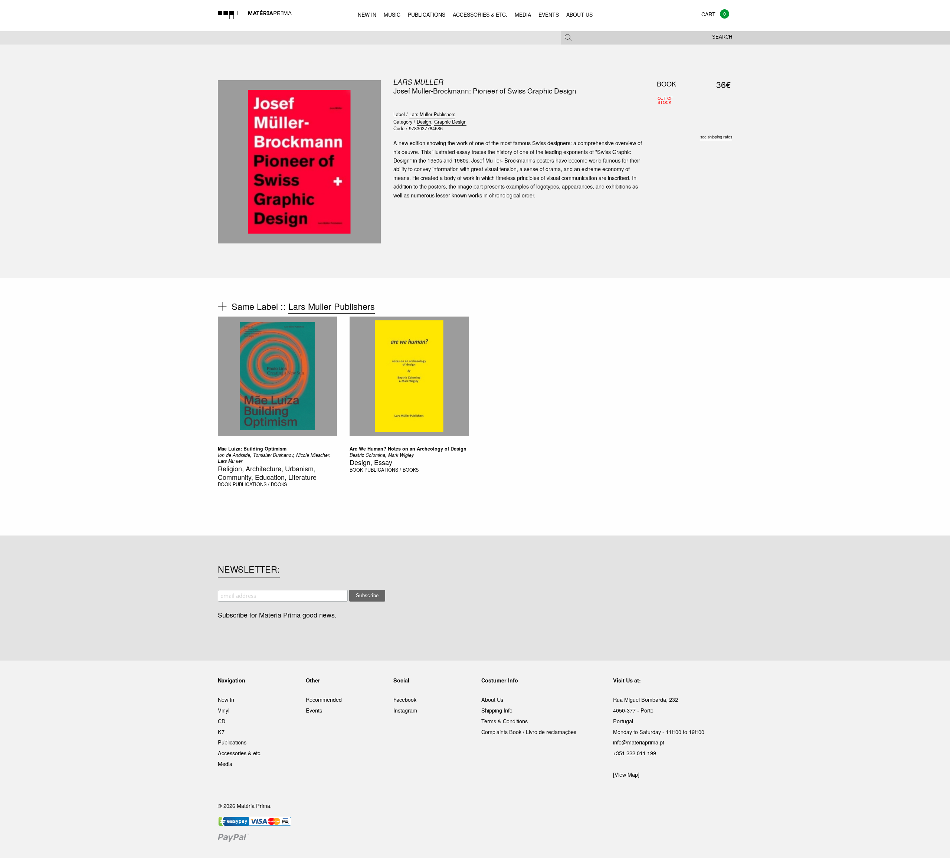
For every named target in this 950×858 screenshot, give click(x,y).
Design (424, 121)
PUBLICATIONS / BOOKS (260, 484)
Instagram (405, 710)
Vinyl (223, 710)
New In (226, 699)
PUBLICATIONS (426, 14)
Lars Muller (418, 81)
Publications (232, 742)
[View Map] (626, 774)
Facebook (404, 699)
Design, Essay (371, 462)
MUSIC (392, 14)
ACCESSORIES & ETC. (480, 14)
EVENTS (548, 14)
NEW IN (367, 14)
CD (221, 721)
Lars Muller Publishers (432, 114)
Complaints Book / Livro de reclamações (528, 732)
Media (225, 763)
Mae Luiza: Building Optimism (252, 448)
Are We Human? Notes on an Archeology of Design (408, 448)
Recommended (324, 699)
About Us (492, 699)
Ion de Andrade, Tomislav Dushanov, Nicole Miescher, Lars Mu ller (274, 458)
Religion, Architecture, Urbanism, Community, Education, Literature (267, 473)
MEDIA (523, 14)
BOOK (224, 484)
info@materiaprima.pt (638, 742)
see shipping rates (716, 137)
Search (722, 37)
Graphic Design (450, 121)
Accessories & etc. (240, 753)
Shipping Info (496, 710)
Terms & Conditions (504, 721)
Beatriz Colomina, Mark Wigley (382, 455)
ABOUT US (579, 14)
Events (314, 710)
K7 (221, 732)
